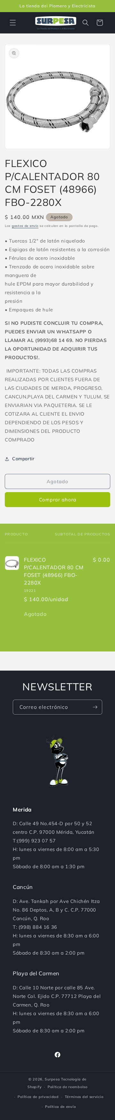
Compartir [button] (23, 459)
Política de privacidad (38, 1097)
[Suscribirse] (95, 707)
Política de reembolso (68, 1087)
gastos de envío (25, 226)
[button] (13, 23)
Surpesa (52, 1079)
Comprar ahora (57, 500)
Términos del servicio (84, 1097)
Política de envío (60, 1106)
